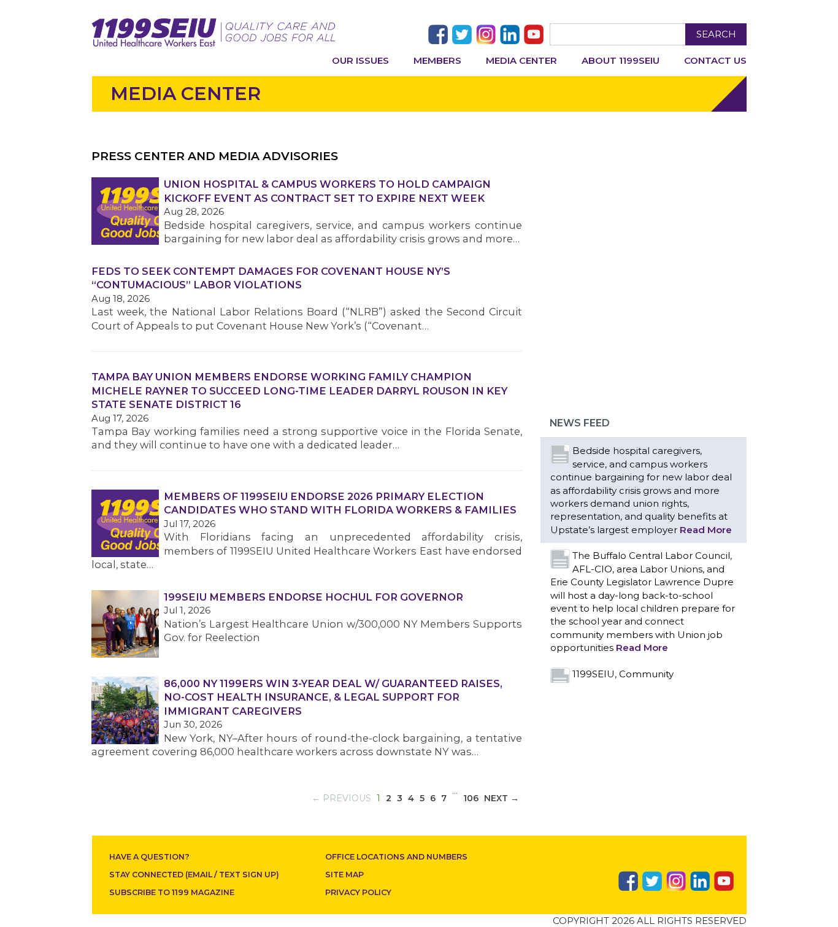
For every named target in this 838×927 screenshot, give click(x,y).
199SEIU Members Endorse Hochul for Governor (313, 597)
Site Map (344, 874)
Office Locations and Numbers (396, 856)
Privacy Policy (358, 892)
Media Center (521, 60)
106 (471, 798)
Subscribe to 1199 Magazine (171, 892)
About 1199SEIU (620, 60)
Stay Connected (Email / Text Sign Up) (194, 874)
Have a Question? (149, 856)
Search (716, 34)
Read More (706, 530)
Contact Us (715, 60)
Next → (501, 798)
